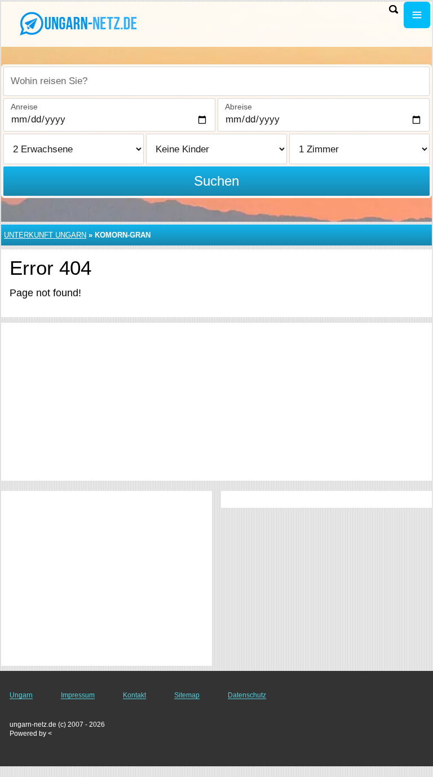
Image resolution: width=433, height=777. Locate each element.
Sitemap (187, 695)
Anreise (24, 106)
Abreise (238, 106)
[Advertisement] (216, 402)
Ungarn (21, 695)
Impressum (78, 695)
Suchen (216, 180)
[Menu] (417, 15)
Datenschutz (247, 695)
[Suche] (393, 9)
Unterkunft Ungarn (45, 235)
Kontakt (134, 695)
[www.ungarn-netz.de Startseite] (78, 23)
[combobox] (216, 81)
